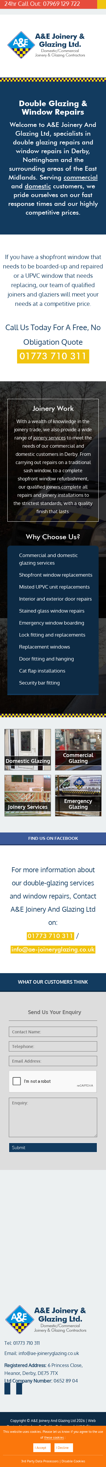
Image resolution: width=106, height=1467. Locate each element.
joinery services (49, 438)
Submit (18, 1147)
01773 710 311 (53, 356)
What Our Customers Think (53, 982)
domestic (38, 186)
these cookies (54, 1437)
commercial (81, 177)
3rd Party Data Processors (40, 1461)
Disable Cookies (73, 1461)
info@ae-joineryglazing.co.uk (53, 950)
